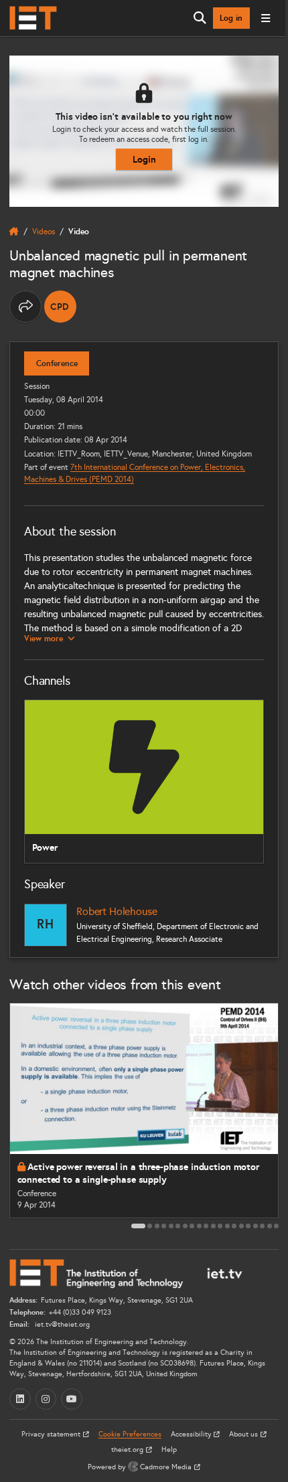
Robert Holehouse (116, 911)
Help (169, 1449)
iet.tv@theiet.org (61, 1324)
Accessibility (192, 1434)
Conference (57, 363)
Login (144, 159)
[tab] (138, 1226)
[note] (60, 307)
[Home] (33, 18)
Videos (43, 231)
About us (244, 1434)
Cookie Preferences (129, 1434)
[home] (14, 232)
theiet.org (128, 1449)
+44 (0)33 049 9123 (80, 1312)
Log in (231, 18)
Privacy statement (51, 1434)
